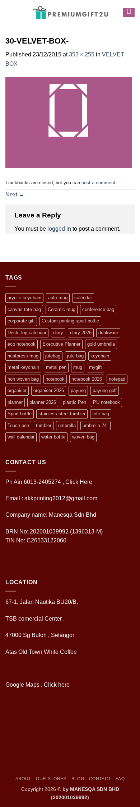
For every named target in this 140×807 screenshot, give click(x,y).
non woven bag (23, 379)
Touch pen (18, 425)
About (23, 778)
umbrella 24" (95, 425)
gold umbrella (101, 344)
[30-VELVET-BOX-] (68, 122)
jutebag (52, 356)
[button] (9, 12)
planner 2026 (42, 402)
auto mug (57, 297)
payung (78, 390)
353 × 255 (81, 54)
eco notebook (22, 344)
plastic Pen (74, 402)
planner (15, 402)
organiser (17, 390)
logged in (59, 229)
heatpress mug (23, 356)
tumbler (43, 425)
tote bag (100, 413)
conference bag (98, 309)
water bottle (53, 437)
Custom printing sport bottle (70, 321)
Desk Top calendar (27, 332)
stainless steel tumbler (61, 413)
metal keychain (23, 367)
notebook (55, 379)
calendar (83, 297)
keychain (99, 356)
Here (86, 482)
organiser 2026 (48, 390)
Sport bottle (20, 413)
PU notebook (106, 402)
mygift (95, 367)
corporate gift (21, 321)
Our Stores (51, 778)
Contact (100, 778)
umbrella (67, 425)
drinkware (108, 332)
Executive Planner (61, 344)
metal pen (56, 367)
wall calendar (21, 437)
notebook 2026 (86, 379)
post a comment (98, 182)
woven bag (83, 437)
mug (77, 367)
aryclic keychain (24, 297)
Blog (77, 778)
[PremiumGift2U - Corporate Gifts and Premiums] (70, 12)
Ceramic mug (61, 309)
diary (58, 332)
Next (14, 194)
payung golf (105, 390)
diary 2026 (81, 332)
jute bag (75, 356)
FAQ (120, 778)
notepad (117, 379)
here (64, 685)
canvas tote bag (24, 309)
